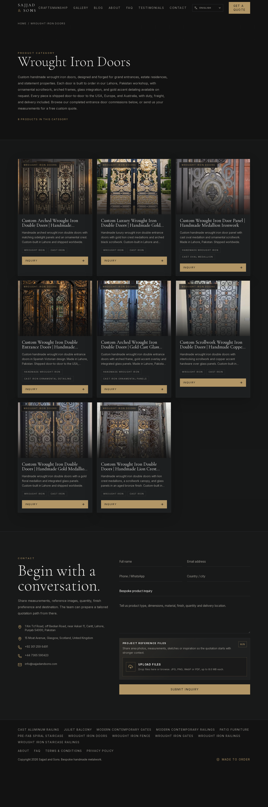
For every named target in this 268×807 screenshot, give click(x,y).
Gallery (80, 7)
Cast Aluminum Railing (38, 729)
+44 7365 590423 (36, 655)
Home (22, 23)
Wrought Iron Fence (131, 736)
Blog (98, 7)
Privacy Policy (100, 750)
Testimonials (151, 7)
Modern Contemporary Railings (185, 729)
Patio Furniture (234, 729)
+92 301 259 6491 (36, 646)
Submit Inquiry (185, 689)
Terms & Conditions (63, 750)
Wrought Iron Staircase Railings (49, 742)
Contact (178, 7)
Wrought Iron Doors (88, 736)
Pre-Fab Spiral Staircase (41, 736)
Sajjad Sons (27, 8)
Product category (36, 53)
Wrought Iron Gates (174, 736)
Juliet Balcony (78, 729)
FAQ (129, 7)
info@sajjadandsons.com (41, 663)
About (115, 7)
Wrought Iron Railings (219, 736)
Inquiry (31, 260)
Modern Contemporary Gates (124, 729)
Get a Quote (239, 7)
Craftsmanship (53, 7)
